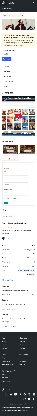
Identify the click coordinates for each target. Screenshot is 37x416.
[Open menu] (34, 3)
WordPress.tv (7, 365)
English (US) (31, 266)
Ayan (6, 54)
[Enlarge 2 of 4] (32, 147)
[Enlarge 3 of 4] (15, 158)
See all (33, 295)
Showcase (23, 338)
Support (6, 86)
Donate (23, 361)
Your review (6, 295)
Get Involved (24, 354)
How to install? (7, 216)
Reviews (7, 71)
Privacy (4, 348)
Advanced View (7, 280)
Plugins (21, 345)
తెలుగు (8, 390)
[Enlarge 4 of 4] (32, 165)
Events (21, 358)
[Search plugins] (22, 15)
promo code (30, 274)
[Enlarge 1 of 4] (15, 147)
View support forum (9, 309)
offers (32, 270)
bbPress (6, 378)
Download (6, 59)
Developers (6, 361)
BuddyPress (7, 381)
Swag (22, 365)
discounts (26, 270)
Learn (4, 354)
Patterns (22, 348)
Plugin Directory (7, 8)
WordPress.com (8, 371)
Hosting (4, 345)
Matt (4, 374)
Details (6, 66)
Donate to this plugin (9, 326)
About (4, 338)
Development (8, 81)
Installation (7, 76)
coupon (20, 270)
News (4, 341)
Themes (22, 341)
